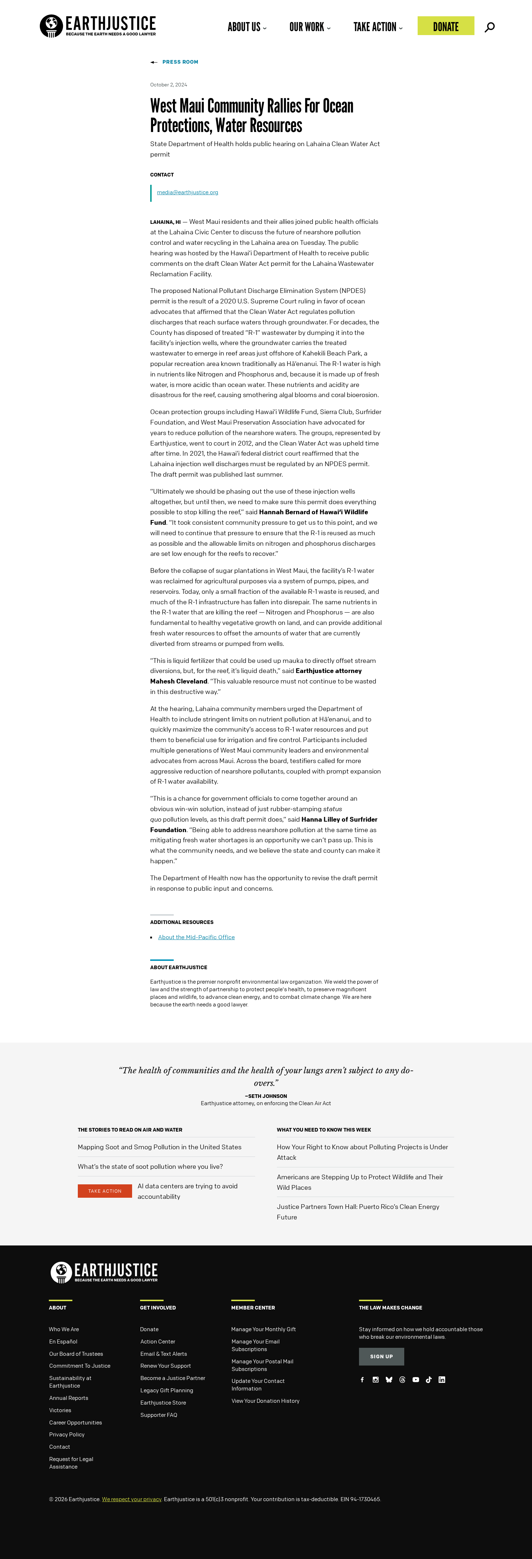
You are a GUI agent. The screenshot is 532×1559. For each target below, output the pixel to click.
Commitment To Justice (79, 1365)
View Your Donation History (266, 1400)
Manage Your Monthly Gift (263, 1329)
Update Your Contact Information (258, 1384)
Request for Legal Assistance (71, 1462)
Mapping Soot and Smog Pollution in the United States (159, 1147)
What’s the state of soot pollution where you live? (150, 1166)
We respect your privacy (131, 1499)
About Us (244, 26)
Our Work (307, 26)
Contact (59, 1446)
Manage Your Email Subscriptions (256, 1345)
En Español (63, 1341)
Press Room (180, 61)
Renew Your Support (165, 1365)
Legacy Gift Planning (166, 1390)
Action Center (157, 1341)
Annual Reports (68, 1397)
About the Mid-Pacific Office (196, 937)
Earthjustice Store (163, 1402)
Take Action (375, 26)
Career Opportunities (75, 1422)
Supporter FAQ (158, 1414)
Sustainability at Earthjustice (70, 1381)
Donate (446, 26)
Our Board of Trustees (76, 1353)
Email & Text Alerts (163, 1353)
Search (489, 25)
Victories (60, 1410)
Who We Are (64, 1329)
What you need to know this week (324, 1129)
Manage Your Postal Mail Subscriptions (263, 1365)
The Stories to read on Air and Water (130, 1129)
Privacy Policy (67, 1434)
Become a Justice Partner (172, 1377)
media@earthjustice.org (187, 192)
